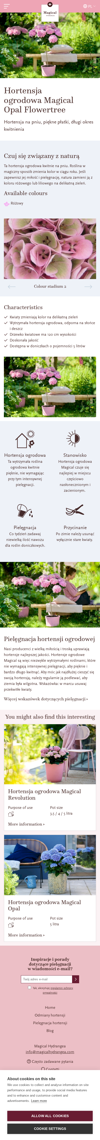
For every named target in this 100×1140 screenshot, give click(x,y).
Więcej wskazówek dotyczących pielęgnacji (44, 699)
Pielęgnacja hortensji (50, 1023)
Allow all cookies (50, 1116)
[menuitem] (50, 1007)
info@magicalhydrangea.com (50, 1052)
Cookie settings (50, 1129)
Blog (50, 1031)
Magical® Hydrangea (50, 12)
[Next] (88, 287)
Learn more (39, 1101)
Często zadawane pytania (52, 1061)
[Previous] (12, 287)
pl (90, 6)
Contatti (52, 1069)
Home (50, 1007)
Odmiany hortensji (50, 1015)
